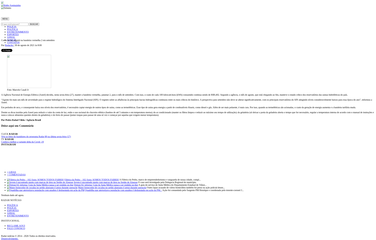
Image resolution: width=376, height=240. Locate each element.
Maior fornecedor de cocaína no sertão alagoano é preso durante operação (112, 187)
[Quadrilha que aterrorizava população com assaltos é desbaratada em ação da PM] (45, 190)
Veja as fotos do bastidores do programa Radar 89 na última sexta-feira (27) (36, 136)
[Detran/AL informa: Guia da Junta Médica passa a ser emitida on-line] (40, 185)
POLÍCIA (11, 26)
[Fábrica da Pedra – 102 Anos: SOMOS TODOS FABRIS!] (35, 179)
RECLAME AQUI (16, 225)
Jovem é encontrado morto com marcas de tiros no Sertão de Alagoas (105, 182)
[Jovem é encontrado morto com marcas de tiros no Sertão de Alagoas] (40, 182)
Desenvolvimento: (10, 238)
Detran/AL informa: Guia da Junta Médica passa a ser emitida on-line (106, 185)
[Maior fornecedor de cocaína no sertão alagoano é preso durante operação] (42, 187)
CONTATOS (13, 42)
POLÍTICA (12, 29)
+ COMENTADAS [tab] (16, 174)
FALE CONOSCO (16, 228)
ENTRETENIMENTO (18, 32)
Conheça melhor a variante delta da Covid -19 (22, 142)
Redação (9, 45)
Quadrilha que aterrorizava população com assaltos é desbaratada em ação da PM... (123, 190)
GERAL (11, 37)
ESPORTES (13, 34)
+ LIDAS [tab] (11, 172)
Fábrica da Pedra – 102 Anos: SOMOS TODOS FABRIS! (91, 179)
